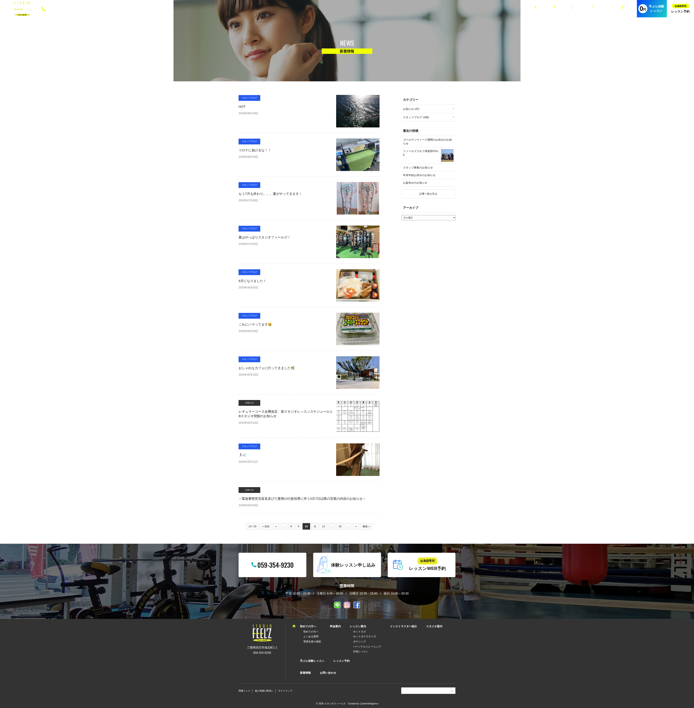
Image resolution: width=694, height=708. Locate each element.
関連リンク (244, 690)
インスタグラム (347, 605)
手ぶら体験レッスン (656, 8)
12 (323, 526)
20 (340, 526)
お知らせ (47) (411, 108)
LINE (337, 605)
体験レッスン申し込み (353, 564)
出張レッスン (360, 651)
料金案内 (557, 11)
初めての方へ (539, 11)
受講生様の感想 (312, 641)
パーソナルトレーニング (367, 646)
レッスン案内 (576, 11)
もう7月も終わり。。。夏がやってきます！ (270, 194)
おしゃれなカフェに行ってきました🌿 (267, 368)
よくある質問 (310, 636)
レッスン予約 (680, 11)
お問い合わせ (328, 672)
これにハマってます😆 (255, 324)
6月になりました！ (252, 281)
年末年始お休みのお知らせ (419, 175)
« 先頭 (265, 526)
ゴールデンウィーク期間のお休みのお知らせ (427, 141)
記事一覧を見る (428, 193)
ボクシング (359, 641)
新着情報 (305, 672)
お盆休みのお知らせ (415, 182)
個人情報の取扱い (264, 690)
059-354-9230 (62, 8)
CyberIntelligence (369, 703)
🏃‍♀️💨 (243, 455)
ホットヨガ (359, 631)
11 (315, 526)
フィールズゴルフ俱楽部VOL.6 (421, 152)
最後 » (366, 526)
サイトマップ (285, 690)
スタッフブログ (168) (416, 117)
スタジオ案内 (627, 11)
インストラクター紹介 (601, 11)
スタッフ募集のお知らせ (418, 167)
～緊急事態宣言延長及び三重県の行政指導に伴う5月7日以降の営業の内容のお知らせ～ (302, 498)
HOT (242, 106)
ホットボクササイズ (364, 636)
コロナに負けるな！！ (255, 150)
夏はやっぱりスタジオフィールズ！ (265, 237)
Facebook (357, 605)
